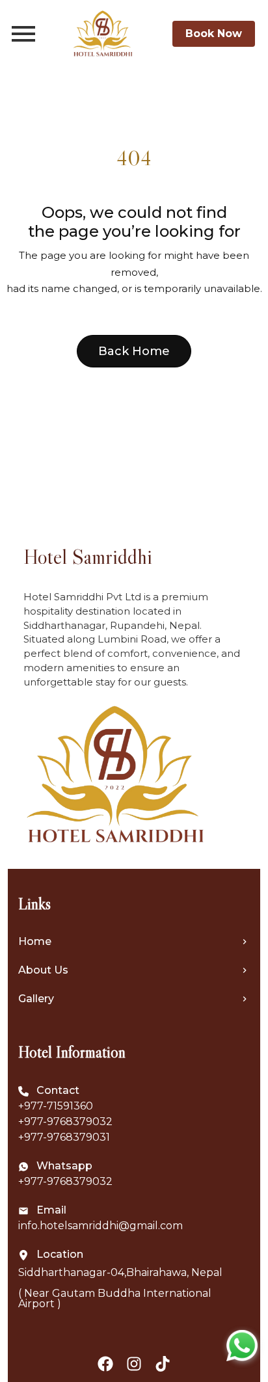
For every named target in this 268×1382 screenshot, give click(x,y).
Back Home (134, 351)
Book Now (213, 33)
